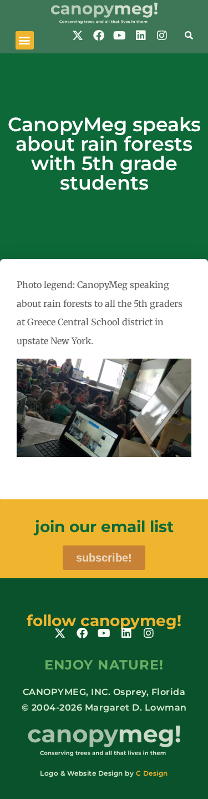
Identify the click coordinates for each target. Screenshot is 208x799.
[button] (25, 40)
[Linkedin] (141, 35)
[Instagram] (162, 35)
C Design (152, 773)
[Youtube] (120, 35)
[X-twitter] (77, 35)
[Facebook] (98, 35)
